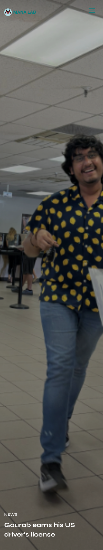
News (10, 514)
